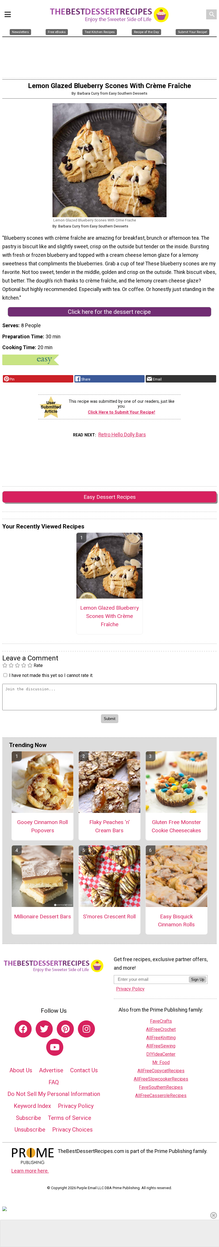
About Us (20, 1070)
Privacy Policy (76, 1105)
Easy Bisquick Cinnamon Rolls (176, 920)
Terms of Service (69, 1117)
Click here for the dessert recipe (109, 311)
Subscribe (28, 1117)
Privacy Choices (72, 1129)
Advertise (51, 1070)
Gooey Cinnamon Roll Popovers (42, 826)
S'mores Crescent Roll (109, 916)
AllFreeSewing (160, 1046)
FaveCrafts (161, 1021)
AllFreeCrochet (161, 1029)
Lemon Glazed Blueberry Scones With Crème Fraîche (109, 616)
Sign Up (197, 979)
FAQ (53, 1082)
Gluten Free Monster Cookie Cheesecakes (176, 826)
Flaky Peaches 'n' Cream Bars (109, 826)
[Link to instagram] (86, 1029)
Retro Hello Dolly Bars (122, 435)
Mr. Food (161, 1062)
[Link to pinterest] (65, 1029)
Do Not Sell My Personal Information (53, 1094)
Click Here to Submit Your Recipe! (121, 412)
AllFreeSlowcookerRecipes (161, 1079)
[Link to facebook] (23, 1029)
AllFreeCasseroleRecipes (160, 1095)
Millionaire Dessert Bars (42, 916)
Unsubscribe (30, 1129)
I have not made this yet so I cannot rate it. (51, 675)
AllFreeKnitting (161, 1037)
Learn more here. (30, 1171)
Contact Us (84, 1070)
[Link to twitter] (44, 1029)
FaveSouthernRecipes (161, 1087)
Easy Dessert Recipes (110, 497)
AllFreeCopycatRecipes (160, 1070)
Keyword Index (32, 1105)
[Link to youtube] (54, 1047)
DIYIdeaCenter (160, 1054)
